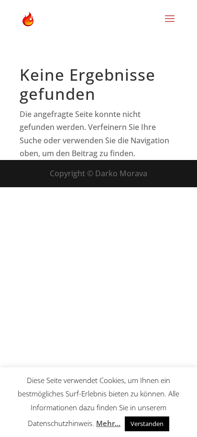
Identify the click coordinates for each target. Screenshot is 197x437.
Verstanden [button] (147, 423)
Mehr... (108, 423)
